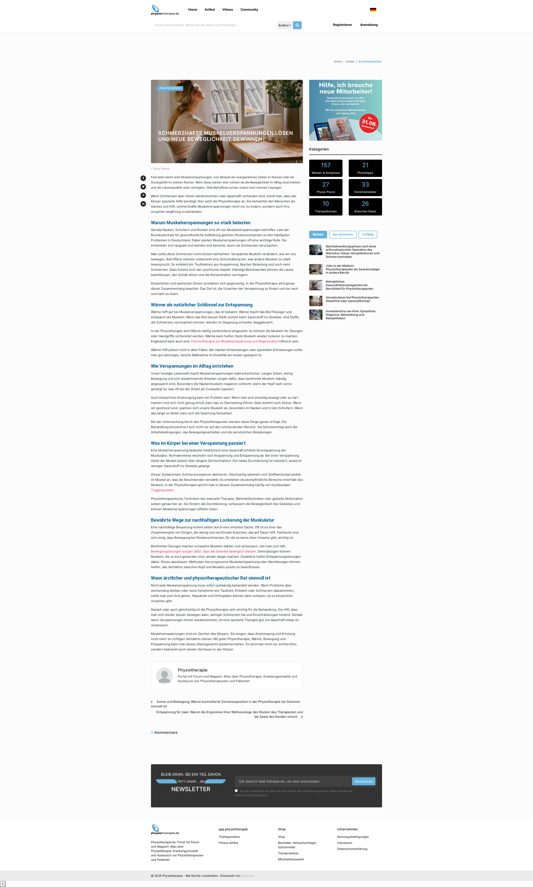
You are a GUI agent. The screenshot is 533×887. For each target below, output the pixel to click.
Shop (281, 836)
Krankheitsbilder (170, 88)
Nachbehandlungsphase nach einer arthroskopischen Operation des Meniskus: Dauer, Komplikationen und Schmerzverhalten (353, 251)
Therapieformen (326, 206)
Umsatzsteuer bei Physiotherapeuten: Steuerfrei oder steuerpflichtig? (353, 299)
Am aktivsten (343, 234)
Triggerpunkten (162, 490)
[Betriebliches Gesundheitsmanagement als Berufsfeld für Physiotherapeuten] (316, 285)
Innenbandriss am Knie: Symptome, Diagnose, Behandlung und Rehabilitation (351, 314)
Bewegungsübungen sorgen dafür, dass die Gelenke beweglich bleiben (203, 551)
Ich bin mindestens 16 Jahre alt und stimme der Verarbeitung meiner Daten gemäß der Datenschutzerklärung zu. (293, 793)
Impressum (344, 842)
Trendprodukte (288, 853)
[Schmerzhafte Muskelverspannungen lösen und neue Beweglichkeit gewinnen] (227, 121)
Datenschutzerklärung (352, 849)
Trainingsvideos (229, 836)
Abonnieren (364, 781)
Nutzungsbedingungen (353, 836)
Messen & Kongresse (326, 168)
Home (192, 9)
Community (249, 9)
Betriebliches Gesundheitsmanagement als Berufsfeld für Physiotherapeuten (349, 285)
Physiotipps (365, 168)
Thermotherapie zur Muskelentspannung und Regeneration (234, 341)
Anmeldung (369, 25)
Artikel (210, 9)
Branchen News (365, 206)
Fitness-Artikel (228, 842)
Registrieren (342, 25)
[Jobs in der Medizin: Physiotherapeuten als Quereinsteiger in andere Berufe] (316, 269)
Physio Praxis (326, 187)
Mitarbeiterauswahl (291, 859)
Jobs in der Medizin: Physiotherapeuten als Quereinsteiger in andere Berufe (353, 269)
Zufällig (368, 234)
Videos (227, 9)
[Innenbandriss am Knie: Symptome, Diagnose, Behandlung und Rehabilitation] (316, 314)
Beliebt (318, 234)
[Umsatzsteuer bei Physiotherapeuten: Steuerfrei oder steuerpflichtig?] (316, 301)
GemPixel (247, 875)
